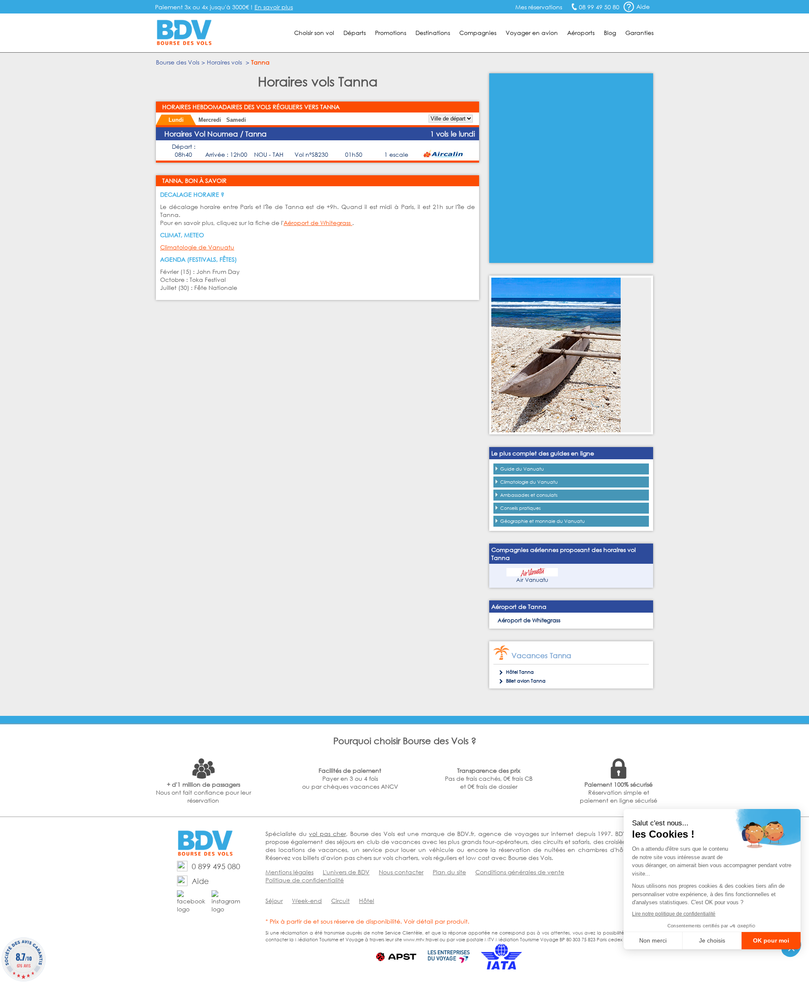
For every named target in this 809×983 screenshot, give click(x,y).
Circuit (340, 901)
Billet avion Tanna (526, 681)
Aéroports (581, 33)
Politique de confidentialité (304, 880)
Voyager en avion (532, 33)
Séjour (274, 901)
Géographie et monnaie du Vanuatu (542, 521)
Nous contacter (401, 872)
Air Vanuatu (532, 580)
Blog (610, 33)
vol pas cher (327, 834)
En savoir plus (273, 7)
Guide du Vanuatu (522, 469)
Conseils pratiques (520, 508)
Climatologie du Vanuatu (529, 482)
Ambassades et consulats (528, 495)
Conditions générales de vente (519, 872)
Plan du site (449, 872)
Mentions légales (289, 872)
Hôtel (366, 901)
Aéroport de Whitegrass (318, 223)
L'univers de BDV (346, 872)
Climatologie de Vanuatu (197, 247)
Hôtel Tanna (520, 672)
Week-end (307, 901)
